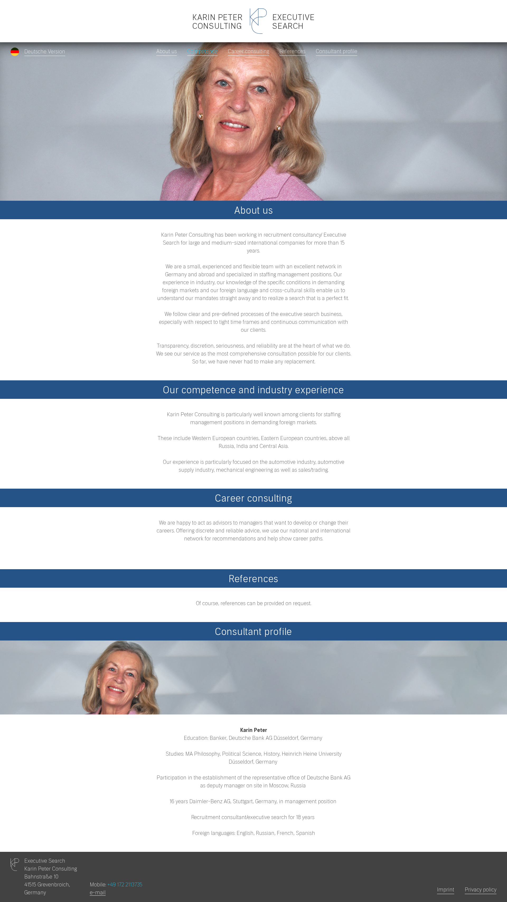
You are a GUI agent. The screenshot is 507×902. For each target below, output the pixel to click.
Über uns (491, 51)
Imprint (445, 889)
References (292, 51)
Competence (202, 51)
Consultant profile (336, 51)
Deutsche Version (44, 51)
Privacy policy (480, 889)
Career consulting (248, 51)
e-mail (98, 892)
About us (166, 51)
